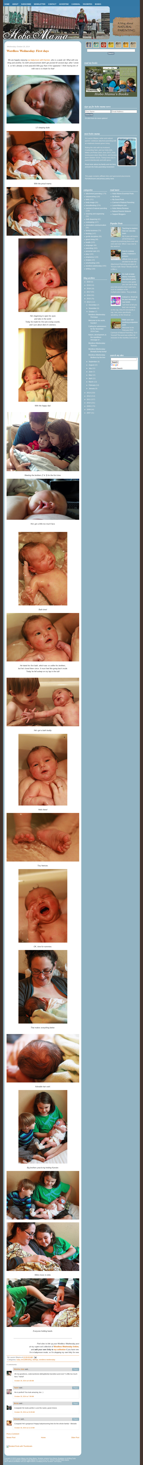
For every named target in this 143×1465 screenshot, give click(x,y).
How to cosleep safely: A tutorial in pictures (129, 253)
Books (98, 4)
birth (87, 200)
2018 (89, 289)
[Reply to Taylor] (75, 1387)
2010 (89, 403)
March (91, 382)
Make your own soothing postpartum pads (130, 322)
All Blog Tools (71, 1458)
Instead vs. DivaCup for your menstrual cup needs (129, 299)
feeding (88, 234)
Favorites (87, 4)
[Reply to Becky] (75, 1403)
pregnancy (90, 257)
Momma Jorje (19, 1369)
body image (90, 202)
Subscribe (26, 4)
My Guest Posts (118, 200)
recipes (88, 260)
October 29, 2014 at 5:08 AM (24, 1381)
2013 (89, 393)
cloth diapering (91, 219)
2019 (89, 285)
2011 (89, 399)
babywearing (91, 197)
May (90, 375)
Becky (16, 1403)
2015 (89, 299)
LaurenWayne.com (119, 205)
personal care (91, 251)
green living (90, 239)
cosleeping (90, 222)
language (89, 245)
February (92, 385)
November (93, 308)
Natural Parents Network (121, 211)
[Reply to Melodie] (75, 1419)
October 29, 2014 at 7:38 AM (24, 1396)
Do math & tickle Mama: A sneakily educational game (129, 276)
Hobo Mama (33, 1458)
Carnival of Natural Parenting (123, 202)
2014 (89, 302)
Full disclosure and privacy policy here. (99, 179)
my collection (60, 1350)
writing (88, 269)
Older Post (75, 1438)
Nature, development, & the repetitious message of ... (97, 337)
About (15, 4)
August (91, 365)
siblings (35, 1360)
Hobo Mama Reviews (120, 208)
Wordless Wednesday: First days (28, 51)
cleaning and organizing (95, 214)
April (91, 378)
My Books (116, 197)
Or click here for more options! (96, 118)
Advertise (64, 4)
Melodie (17, 1419)
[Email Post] (34, 1357)
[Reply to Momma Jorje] (75, 1369)
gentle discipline (92, 236)
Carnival (76, 4)
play (87, 254)
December (93, 305)
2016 (89, 295)
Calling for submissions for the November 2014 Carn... (97, 328)
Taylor (16, 1388)
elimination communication (96, 225)
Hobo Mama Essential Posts (123, 194)
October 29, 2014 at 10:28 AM (24, 1412)
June (91, 372)
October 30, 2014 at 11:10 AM (24, 1428)
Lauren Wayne (21, 1458)
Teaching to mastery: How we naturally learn (130, 230)
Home (6, 4)
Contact (52, 4)
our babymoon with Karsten (39, 60)
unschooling (90, 263)
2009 (89, 406)
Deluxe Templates (58, 1458)
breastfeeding (26, 1360)
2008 (89, 410)
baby (18, 1360)
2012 (89, 396)
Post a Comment (13, 1434)
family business (91, 231)
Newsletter (39, 4)
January (92, 389)
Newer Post (11, 1438)
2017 (89, 292)
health (88, 242)
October (92, 312)
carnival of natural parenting (96, 208)
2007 (89, 413)
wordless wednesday (47, 1360)
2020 (89, 282)
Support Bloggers (119, 214)
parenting (89, 248)
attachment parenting (94, 194)
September (93, 362)
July (90, 368)
